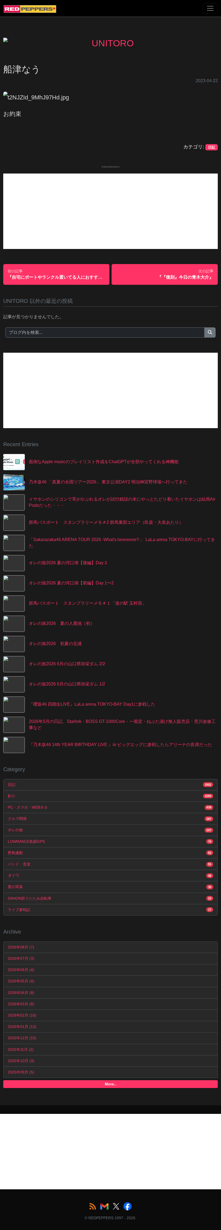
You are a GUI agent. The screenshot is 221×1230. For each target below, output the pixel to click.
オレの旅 (109, 830)
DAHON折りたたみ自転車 (109, 898)
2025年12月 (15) (22, 1038)
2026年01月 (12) (22, 1026)
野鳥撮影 (109, 853)
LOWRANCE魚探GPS (109, 841)
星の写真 (109, 887)
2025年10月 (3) (21, 1061)
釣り (109, 796)
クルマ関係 (109, 818)
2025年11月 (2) (21, 1049)
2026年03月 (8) (21, 1004)
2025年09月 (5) (21, 1072)
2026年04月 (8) (21, 992)
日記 (109, 784)
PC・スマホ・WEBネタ (109, 807)
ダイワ (109, 875)
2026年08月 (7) (21, 947)
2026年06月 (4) (21, 970)
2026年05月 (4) (21, 981)
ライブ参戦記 (109, 909)
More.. (110, 1084)
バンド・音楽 (109, 864)
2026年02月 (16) (22, 1015)
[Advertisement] (110, 211)
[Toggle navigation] (210, 8)
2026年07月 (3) (21, 958)
